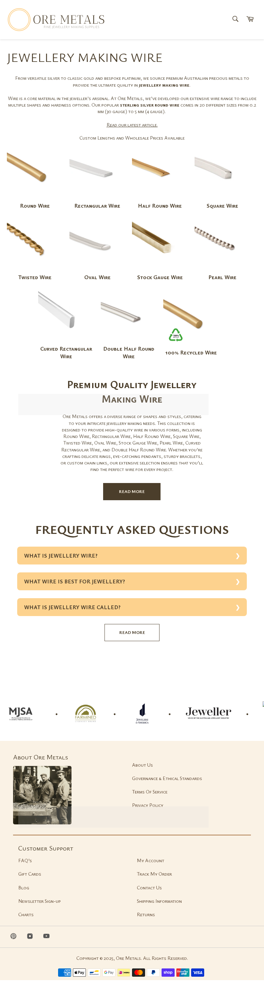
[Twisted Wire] (35, 270)
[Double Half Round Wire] (128, 341)
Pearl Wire (222, 277)
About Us (142, 764)
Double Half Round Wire (128, 352)
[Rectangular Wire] (97, 198)
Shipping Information (159, 901)
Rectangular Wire (97, 205)
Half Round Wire (160, 205)
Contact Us (149, 887)
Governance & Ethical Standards (167, 778)
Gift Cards (29, 873)
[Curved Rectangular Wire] (66, 341)
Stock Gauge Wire (160, 277)
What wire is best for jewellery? (74, 581)
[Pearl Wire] (222, 270)
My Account (150, 860)
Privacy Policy (147, 805)
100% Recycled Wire (191, 352)
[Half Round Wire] (160, 198)
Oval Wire (97, 277)
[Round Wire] (35, 198)
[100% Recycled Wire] (191, 345)
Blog (23, 887)
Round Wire (35, 205)
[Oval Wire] (97, 270)
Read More (132, 491)
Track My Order (154, 873)
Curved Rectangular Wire (66, 352)
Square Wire (222, 205)
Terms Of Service (149, 791)
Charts (26, 914)
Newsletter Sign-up (39, 901)
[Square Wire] (222, 198)
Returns (146, 914)
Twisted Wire (35, 277)
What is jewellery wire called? (72, 607)
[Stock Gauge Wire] (160, 270)
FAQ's (25, 860)
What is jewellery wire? (61, 555)
